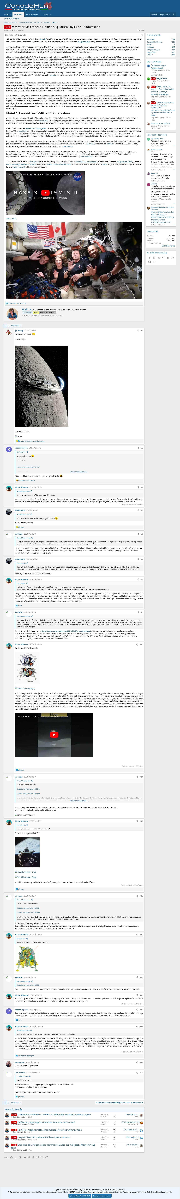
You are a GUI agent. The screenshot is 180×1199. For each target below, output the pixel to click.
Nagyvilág (151, 52)
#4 (142, 487)
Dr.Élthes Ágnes (168, 246)
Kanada (141, 30)
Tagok (46, 14)
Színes (149, 54)
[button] (10, 14)
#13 (141, 896)
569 (173, 52)
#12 (141, 821)
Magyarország (153, 49)
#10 (141, 644)
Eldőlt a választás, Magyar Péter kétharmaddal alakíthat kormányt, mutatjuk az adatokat (162, 90)
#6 (142, 534)
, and (32, 441)
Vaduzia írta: (21, 563)
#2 (142, 330)
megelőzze (21, 131)
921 (173, 49)
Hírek (6, 14)
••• (174, 146)
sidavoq (135, 1147)
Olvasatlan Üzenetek (11, 18)
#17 (141, 1009)
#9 (142, 612)
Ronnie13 (154, 173)
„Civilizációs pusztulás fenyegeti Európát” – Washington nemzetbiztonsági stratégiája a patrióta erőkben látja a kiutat (163, 108)
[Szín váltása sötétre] (174, 14)
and (17, 303)
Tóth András (11, 218)
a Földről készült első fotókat (59, 164)
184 (173, 39)
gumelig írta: (21, 452)
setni (136, 1132)
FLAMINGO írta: (22, 1077)
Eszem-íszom (155, 128)
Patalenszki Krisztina (158, 207)
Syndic (153, 149)
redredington (21, 448)
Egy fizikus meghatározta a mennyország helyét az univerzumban (49, 1129)
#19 (141, 1062)
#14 (141, 934)
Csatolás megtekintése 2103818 (28, 789)
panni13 (154, 184)
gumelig (19, 330)
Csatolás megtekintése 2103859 (28, 908)
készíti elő (43, 120)
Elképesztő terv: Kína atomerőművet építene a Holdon (43, 1137)
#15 (141, 977)
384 (173, 54)
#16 (141, 995)
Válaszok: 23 (21, 35)
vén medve (20, 1072)
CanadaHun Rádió (154, 42)
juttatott (109, 143)
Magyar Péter (159, 78)
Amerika (150, 39)
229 (173, 42)
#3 (142, 448)
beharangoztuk (19, 167)
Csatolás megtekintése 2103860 (28, 912)
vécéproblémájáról (124, 161)
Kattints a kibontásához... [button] (79, 472)
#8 (142, 579)
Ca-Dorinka (155, 138)
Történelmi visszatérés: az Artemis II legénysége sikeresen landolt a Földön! (54, 1114)
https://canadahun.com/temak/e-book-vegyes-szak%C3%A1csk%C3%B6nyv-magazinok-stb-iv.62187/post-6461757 (162, 217)
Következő (15, 325)
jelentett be (67, 146)
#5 (142, 510)
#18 (141, 1026)
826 (173, 47)
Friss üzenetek (32, 14)
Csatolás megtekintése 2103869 (28, 985)
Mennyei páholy (156, 75)
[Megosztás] (142, 35)
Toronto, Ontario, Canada (76, 310)
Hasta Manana (21, 487)
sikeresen (91, 143)
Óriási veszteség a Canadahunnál (158, 66)
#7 (142, 559)
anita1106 (19, 1062)
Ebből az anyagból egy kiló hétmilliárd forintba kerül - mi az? (46, 1122)
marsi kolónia (87, 156)
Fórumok (18, 14)
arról (105, 164)
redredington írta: (23, 491)
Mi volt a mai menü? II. (160, 123)
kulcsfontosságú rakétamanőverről (21, 164)
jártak (42, 39)
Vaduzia (18, 534)
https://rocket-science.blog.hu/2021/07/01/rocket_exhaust (66, 631)
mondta (53, 75)
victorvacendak (133, 1124)
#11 (141, 777)
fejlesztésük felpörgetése (36, 128)
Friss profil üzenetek (157, 134)
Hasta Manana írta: (23, 538)
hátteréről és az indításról (86, 161)
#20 (141, 1072)
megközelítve (84, 41)
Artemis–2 (34, 161)
